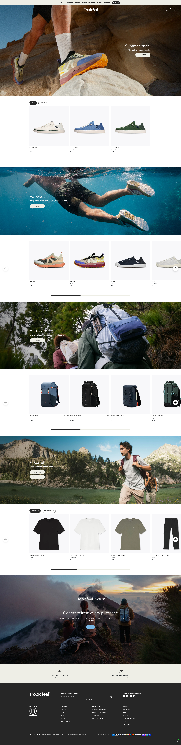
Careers (63, 715)
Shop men (37, 472)
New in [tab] (33, 103)
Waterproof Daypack (117, 415)
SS (111, 696)
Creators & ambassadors (99, 712)
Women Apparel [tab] (49, 511)
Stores (63, 718)
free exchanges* (125, 677)
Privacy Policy (97, 700)
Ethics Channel (65, 721)
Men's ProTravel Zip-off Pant (160, 555)
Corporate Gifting (97, 718)
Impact (63, 712)
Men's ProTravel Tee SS (36, 555)
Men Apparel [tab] (35, 511)
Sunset (113, 281)
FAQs (124, 712)
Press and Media (97, 715)
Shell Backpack (34, 415)
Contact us (126, 709)
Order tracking (127, 724)
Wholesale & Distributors (99, 709)
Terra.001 (32, 281)
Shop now (143, 55)
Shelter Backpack (75, 415)
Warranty (125, 721)
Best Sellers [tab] (43, 103)
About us (63, 709)
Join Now (90, 627)
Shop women (37, 477)
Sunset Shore (33, 147)
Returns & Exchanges (129, 718)
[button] (175, 268)
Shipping (125, 715)
